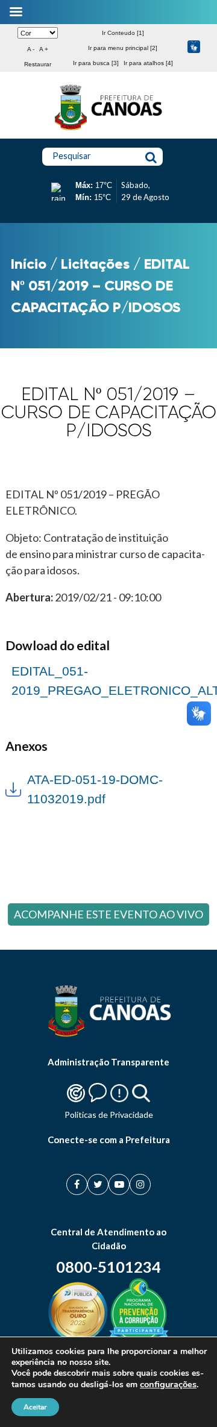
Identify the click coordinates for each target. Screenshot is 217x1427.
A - (30, 49)
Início (28, 263)
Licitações (95, 263)
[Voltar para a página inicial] (108, 130)
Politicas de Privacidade (108, 1114)
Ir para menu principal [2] (122, 48)
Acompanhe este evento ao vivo (108, 914)
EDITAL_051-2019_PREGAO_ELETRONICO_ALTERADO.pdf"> (108, 679)
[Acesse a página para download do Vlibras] (193, 47)
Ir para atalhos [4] (148, 63)
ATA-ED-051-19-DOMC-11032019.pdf (95, 789)
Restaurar (37, 64)
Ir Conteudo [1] (123, 33)
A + (43, 49)
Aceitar (35, 1407)
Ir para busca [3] (96, 63)
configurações (168, 1384)
